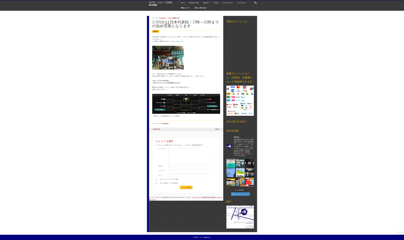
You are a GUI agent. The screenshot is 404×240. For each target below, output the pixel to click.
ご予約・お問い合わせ (200, 8)
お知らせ (155, 31)
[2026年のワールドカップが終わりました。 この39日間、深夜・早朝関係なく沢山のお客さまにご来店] (240, 182)
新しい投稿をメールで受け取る (169, 183)
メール (161, 170)
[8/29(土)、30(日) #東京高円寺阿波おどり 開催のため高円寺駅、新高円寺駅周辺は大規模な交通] (230, 163)
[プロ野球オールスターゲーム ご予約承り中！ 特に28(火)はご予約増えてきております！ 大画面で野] (230, 182)
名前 (161, 166)
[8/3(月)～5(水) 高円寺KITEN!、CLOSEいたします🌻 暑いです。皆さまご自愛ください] (230, 172)
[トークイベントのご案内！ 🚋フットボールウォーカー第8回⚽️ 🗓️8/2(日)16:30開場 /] (240, 172)
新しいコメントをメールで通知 (169, 179)
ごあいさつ (206, 3)
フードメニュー (241, 3)
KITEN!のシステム (194, 3)
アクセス (216, 3)
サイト (160, 175)
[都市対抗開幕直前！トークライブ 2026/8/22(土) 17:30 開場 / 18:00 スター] (240, 163)
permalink (165, 123)
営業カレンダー (185, 8)
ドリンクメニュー (228, 3)
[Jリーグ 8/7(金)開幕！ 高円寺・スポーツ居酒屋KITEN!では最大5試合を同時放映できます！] (249, 163)
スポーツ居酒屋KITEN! (173, 18)
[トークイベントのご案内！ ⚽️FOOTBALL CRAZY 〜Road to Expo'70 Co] (249, 172)
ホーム (183, 3)
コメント (162, 148)
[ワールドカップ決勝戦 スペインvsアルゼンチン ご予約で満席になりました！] (249, 182)
